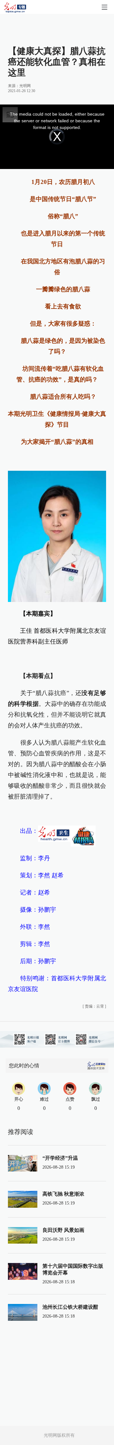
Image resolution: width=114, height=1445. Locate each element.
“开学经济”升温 (60, 1158)
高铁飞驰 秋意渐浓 (63, 1194)
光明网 (25, 86)
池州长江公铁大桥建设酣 (70, 1307)
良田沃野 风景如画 (63, 1230)
